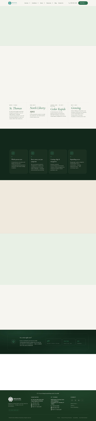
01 (12, 156)
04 (70, 156)
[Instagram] (75, 400)
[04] (71, 153)
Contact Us (60, 3)
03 (51, 156)
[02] (32, 153)
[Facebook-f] (72, 400)
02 (31, 156)
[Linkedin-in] (78, 400)
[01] (13, 153)
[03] (52, 153)
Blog (56, 3)
